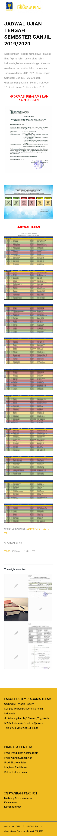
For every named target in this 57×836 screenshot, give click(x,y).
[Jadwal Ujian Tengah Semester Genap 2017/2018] (40, 657)
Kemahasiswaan (12, 806)
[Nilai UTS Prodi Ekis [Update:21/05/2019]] (16, 586)
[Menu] (48, 6)
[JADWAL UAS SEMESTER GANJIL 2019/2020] (16, 609)
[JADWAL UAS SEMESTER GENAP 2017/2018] (40, 633)
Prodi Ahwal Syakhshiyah (18, 757)
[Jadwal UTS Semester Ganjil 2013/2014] (16, 657)
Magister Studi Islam (15, 767)
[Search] (41, 6)
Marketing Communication (18, 798)
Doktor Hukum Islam (15, 772)
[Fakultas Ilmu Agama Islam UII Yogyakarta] (23, 6)
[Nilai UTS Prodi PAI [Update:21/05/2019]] (16, 633)
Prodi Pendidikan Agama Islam (21, 752)
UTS (32, 551)
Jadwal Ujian (20, 551)
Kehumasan (10, 802)
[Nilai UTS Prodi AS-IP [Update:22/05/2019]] (40, 609)
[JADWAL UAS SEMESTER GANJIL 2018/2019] (40, 586)
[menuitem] (41, 6)
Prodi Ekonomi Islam (15, 762)
